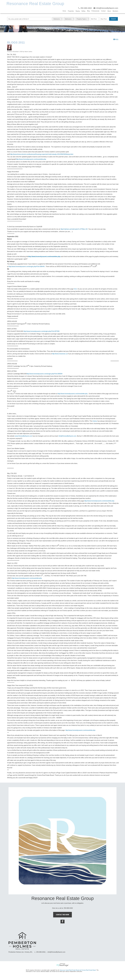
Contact (103, 11)
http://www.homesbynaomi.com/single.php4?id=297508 (41, 331)
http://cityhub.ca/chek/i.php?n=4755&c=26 (74, 229)
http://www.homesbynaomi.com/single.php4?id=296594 (44, 374)
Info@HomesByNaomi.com (67, 436)
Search (113, 19)
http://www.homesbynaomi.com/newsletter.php (31, 159)
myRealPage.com (62, 965)
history (94, 421)
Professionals (95, 11)
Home (64, 11)
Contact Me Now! (62, 915)
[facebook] (62, 921)
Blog (88, 11)
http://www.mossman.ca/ (60, 354)
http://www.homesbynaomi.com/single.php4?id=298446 (27, 266)
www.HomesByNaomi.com (23, 436)
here (75, 289)
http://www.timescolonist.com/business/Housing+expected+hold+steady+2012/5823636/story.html (41, 154)
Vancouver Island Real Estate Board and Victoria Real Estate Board (78, 970)
